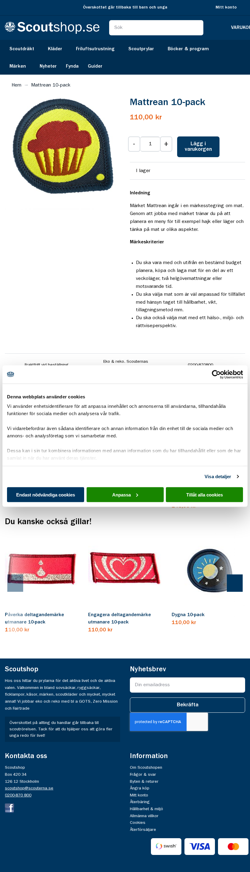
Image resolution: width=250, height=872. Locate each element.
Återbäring (140, 802)
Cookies (137, 822)
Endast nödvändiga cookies (45, 494)
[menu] (125, 57)
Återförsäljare (143, 829)
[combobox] (156, 27)
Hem (16, 85)
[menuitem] (24, 48)
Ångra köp (139, 788)
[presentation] (21, 583)
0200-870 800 (18, 795)
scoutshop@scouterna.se (29, 788)
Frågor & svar (143, 774)
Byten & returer (144, 781)
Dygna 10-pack (188, 615)
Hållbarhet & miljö (146, 809)
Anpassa (121, 494)
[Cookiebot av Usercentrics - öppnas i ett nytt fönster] (216, 374)
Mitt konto (226, 7)
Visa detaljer (218, 476)
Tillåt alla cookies (204, 494)
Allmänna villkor (144, 816)
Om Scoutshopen (146, 767)
